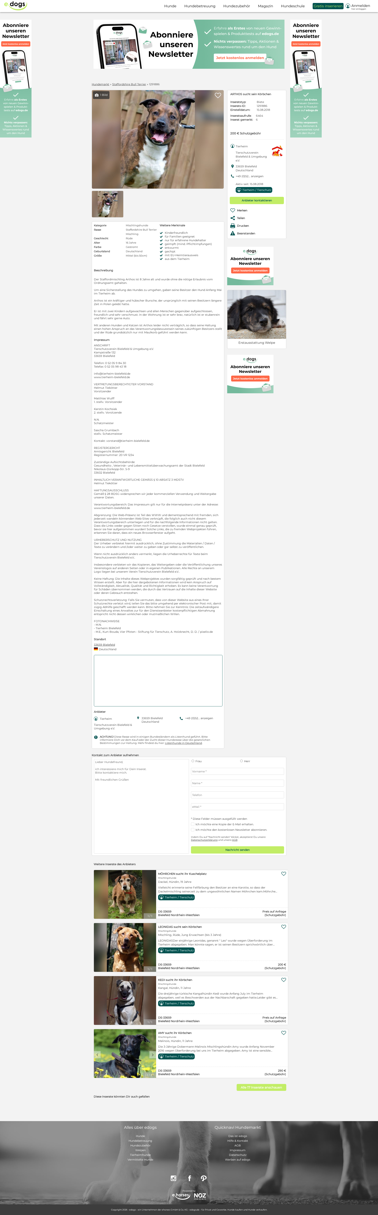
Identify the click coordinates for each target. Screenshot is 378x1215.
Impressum (238, 1150)
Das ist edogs (237, 1136)
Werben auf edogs (237, 1159)
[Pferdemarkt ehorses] (181, 1196)
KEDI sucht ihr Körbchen (175, 980)
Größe (98, 255)
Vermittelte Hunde (140, 1159)
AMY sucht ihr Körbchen (175, 1033)
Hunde (140, 1136)
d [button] (283, 321)
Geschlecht (101, 238)
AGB (234, 839)
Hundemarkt (100, 84)
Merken (242, 210)
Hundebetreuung (140, 1141)
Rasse (97, 229)
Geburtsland (102, 251)
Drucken (243, 225)
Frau (198, 761)
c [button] (97, 1054)
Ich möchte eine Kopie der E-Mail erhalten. (224, 824)
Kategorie (100, 225)
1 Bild (101, 95)
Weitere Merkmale (172, 225)
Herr (246, 761)
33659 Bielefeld (104, 644)
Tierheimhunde (140, 1155)
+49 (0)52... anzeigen (249, 176)
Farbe (97, 247)
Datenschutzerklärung (204, 839)
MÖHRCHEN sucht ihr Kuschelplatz (182, 874)
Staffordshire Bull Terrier (129, 84)
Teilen (241, 218)
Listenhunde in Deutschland (183, 743)
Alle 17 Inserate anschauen (261, 1087)
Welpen (140, 1150)
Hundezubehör (140, 1145)
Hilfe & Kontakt (237, 1141)
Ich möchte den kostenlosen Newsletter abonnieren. (231, 830)
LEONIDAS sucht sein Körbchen (180, 927)
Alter (97, 242)
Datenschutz (237, 1155)
